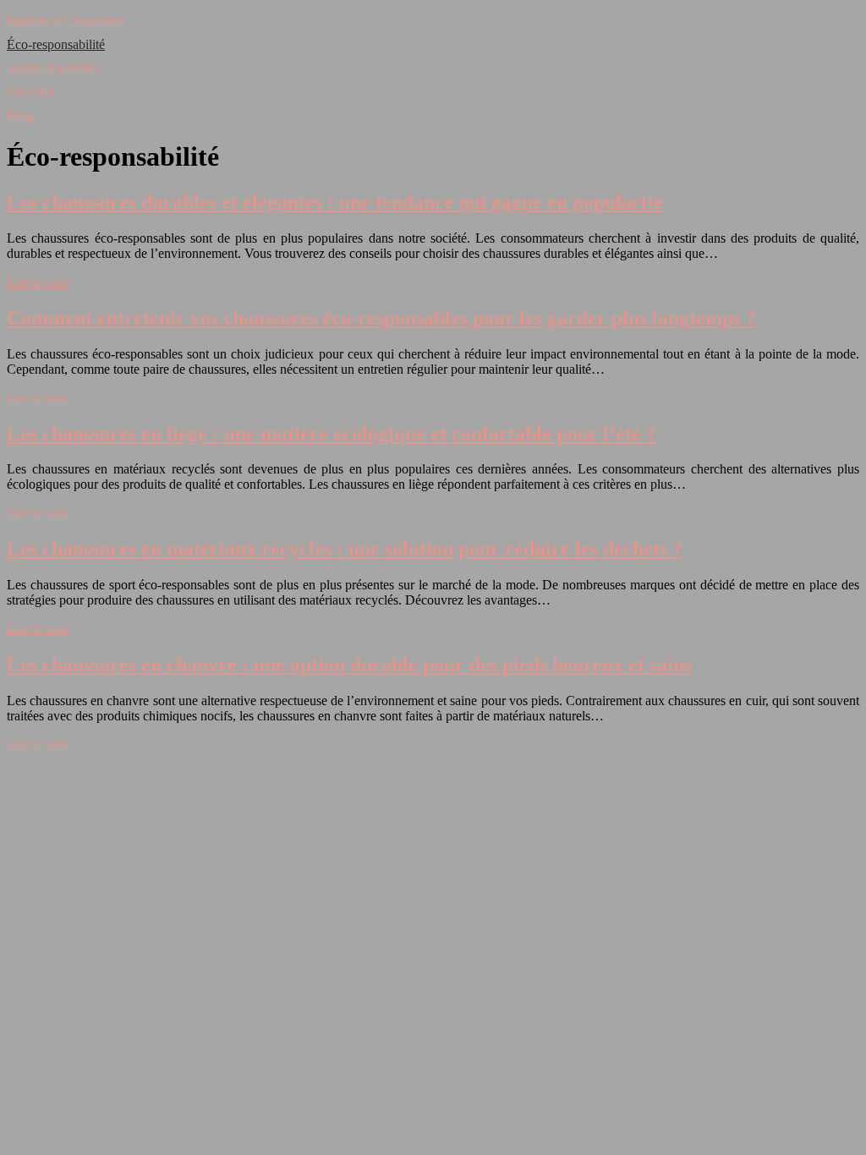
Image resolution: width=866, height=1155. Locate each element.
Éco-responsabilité (56, 44)
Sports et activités (53, 68)
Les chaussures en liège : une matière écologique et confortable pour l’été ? (331, 434)
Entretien (31, 92)
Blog (20, 115)
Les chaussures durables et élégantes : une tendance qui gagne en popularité (335, 202)
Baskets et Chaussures (66, 21)
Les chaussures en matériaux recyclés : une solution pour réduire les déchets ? (344, 549)
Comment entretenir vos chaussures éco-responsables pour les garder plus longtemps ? (381, 318)
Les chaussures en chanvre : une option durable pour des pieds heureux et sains (349, 665)
